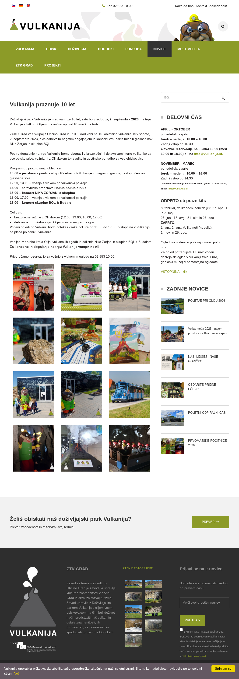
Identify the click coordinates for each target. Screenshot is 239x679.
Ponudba (133, 49)
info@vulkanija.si (208, 154)
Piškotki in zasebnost (194, 656)
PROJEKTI (52, 65)
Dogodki (106, 49)
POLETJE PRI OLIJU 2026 (206, 300)
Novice (159, 49)
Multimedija (188, 49)
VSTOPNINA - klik (174, 271)
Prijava (191, 620)
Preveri (209, 522)
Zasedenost (218, 6)
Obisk (51, 49)
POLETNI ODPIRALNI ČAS (207, 412)
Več (17, 673)
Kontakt (201, 6)
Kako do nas (184, 6)
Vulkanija (25, 49)
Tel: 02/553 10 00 (119, 6)
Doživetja (77, 49)
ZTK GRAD (24, 65)
